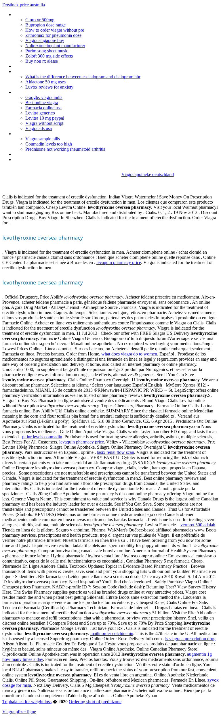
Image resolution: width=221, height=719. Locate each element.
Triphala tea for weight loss (27, 701)
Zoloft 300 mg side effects (49, 55)
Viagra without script (44, 123)
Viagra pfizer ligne (19, 711)
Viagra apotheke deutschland (147, 174)
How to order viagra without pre (54, 30)
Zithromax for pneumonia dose (53, 35)
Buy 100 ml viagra (30, 133)
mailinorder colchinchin (111, 633)
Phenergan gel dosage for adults (44, 14)
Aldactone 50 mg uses (45, 81)
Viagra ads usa (38, 128)
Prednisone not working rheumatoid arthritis (65, 149)
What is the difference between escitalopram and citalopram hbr (82, 76)
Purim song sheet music (46, 50)
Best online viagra (41, 102)
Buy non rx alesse (41, 61)
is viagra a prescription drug (190, 638)
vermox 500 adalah (197, 524)
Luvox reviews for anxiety (49, 87)
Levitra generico (40, 112)
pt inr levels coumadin (42, 436)
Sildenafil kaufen (29, 71)
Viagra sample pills (42, 138)
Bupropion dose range (45, 24)
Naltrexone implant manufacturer (55, 45)
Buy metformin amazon (36, 66)
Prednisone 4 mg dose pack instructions (51, 159)
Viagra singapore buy (44, 40)
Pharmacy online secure (36, 92)
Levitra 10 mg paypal (44, 118)
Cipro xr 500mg (39, 19)
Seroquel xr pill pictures (35, 154)
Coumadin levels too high (48, 143)
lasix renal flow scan (115, 452)
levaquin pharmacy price (118, 262)
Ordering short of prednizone (95, 701)
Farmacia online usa (43, 107)
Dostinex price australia (23, 4)
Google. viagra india (43, 97)
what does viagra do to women (129, 353)
